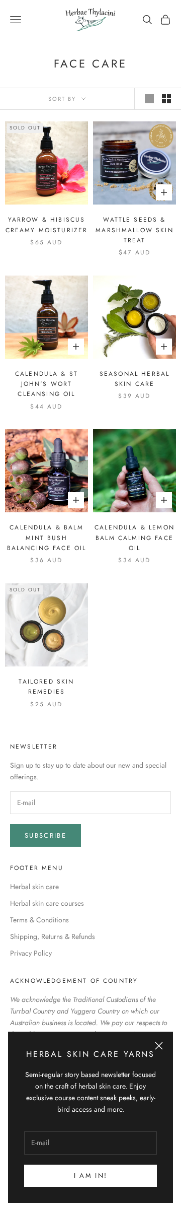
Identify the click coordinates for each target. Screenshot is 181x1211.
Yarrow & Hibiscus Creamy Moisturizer (47, 224)
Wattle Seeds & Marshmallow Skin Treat (134, 230)
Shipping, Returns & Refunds (52, 936)
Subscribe (45, 835)
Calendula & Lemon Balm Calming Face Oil (134, 538)
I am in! (91, 1175)
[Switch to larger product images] (149, 98)
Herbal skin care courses (47, 903)
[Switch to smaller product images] (166, 98)
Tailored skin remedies (46, 686)
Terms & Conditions (39, 920)
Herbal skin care (34, 887)
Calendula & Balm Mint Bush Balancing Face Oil (46, 538)
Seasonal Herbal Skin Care (134, 378)
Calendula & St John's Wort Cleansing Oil (46, 384)
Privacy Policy (31, 953)
